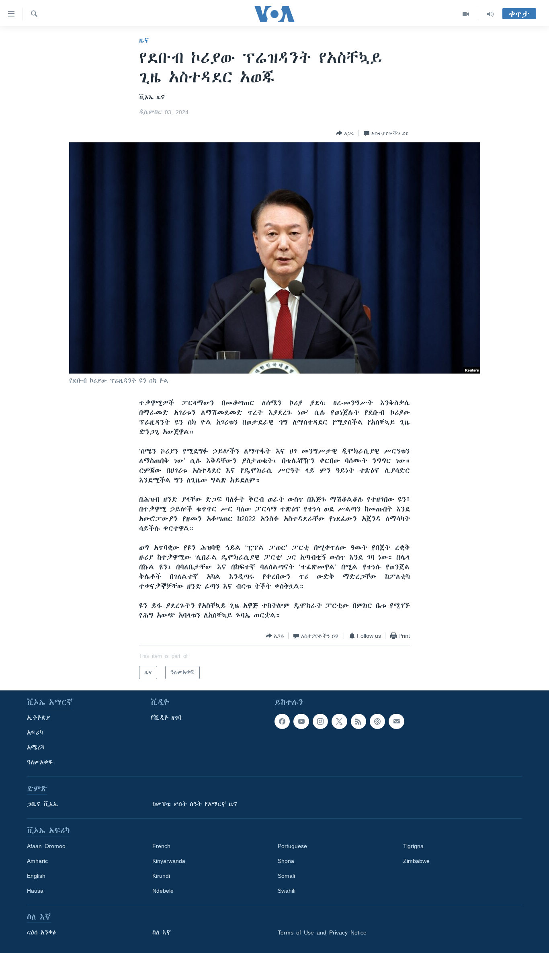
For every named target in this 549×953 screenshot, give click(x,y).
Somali (286, 875)
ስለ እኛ (161, 932)
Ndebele (163, 890)
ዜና (144, 40)
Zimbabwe (416, 861)
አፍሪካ (35, 732)
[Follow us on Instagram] (320, 721)
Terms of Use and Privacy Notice (322, 932)
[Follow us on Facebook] (282, 721)
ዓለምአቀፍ (40, 762)
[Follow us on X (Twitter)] (339, 721)
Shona (286, 861)
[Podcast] (377, 721)
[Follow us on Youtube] (301, 721)
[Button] (345, 133)
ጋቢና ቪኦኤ (42, 804)
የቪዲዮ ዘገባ (166, 717)
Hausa (35, 890)
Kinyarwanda (168, 861)
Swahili (286, 890)
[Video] (466, 14)
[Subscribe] (396, 721)
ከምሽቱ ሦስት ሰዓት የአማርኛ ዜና (194, 804)
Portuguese (292, 846)
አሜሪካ (36, 747)
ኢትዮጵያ (38, 717)
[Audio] (490, 14)
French (161, 846)
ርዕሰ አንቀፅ (41, 932)
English (36, 875)
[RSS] (358, 721)
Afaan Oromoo (46, 846)
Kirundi (161, 875)
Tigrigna (413, 846)
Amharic (37, 861)
